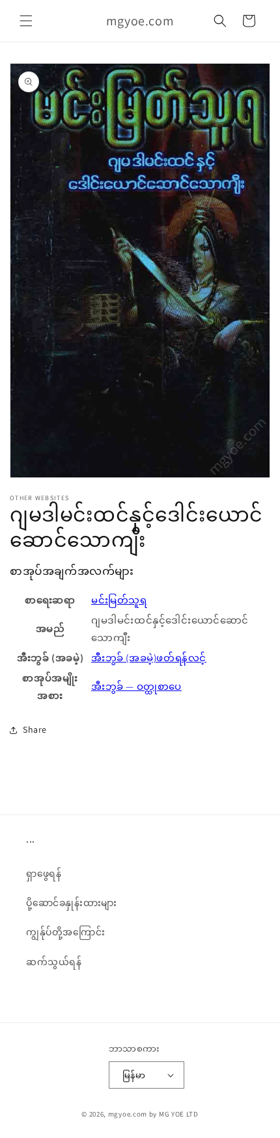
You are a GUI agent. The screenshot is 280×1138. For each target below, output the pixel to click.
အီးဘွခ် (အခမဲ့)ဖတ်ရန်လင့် (148, 657)
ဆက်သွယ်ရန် (54, 962)
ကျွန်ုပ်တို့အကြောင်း (65, 932)
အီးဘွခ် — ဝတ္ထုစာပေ (136, 686)
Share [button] (35, 729)
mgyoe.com (127, 1114)
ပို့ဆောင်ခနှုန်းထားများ (71, 903)
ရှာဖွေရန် (43, 873)
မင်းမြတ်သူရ (119, 600)
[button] (26, 20)
